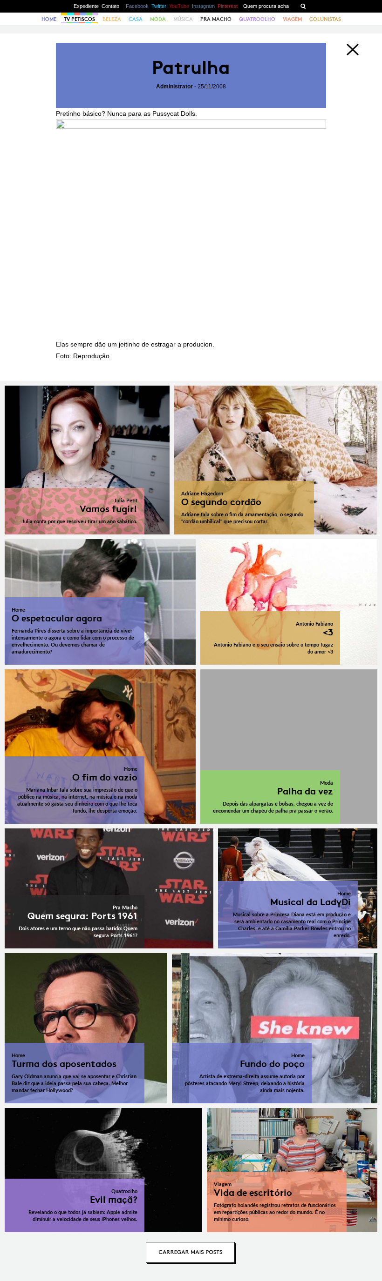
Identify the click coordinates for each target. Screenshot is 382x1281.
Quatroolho (257, 19)
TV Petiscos (79, 19)
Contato (110, 6)
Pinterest (228, 6)
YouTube (179, 6)
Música (183, 19)
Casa (136, 19)
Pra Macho (216, 19)
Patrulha (191, 67)
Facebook (137, 6)
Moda (158, 19)
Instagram (203, 6)
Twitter (158, 6)
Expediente (86, 6)
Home (48, 19)
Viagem (292, 19)
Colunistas (325, 19)
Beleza (111, 19)
